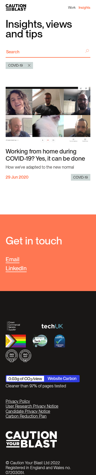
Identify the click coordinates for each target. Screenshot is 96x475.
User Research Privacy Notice (32, 406)
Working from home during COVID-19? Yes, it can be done (45, 155)
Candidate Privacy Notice (28, 411)
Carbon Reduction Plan (26, 416)
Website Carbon (62, 378)
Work (72, 7)
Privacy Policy (18, 401)
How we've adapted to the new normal (40, 167)
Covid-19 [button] (15, 65)
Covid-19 (80, 177)
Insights (84, 7)
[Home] (16, 7)
